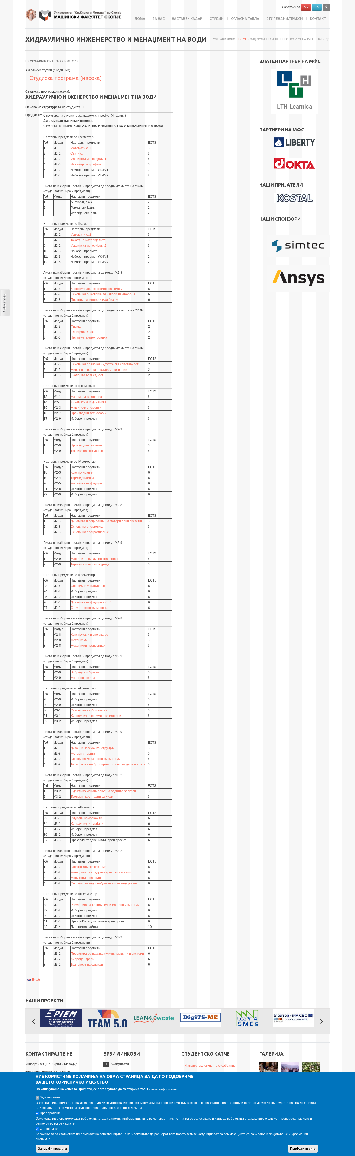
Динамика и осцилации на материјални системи (106, 521)
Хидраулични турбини (87, 824)
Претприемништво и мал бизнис (95, 300)
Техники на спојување (87, 451)
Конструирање (82, 472)
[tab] (138, 1064)
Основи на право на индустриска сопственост (105, 364)
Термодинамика (82, 478)
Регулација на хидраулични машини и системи (105, 905)
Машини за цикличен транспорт (94, 559)
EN (317, 7)
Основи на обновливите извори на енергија (103, 294)
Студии (216, 18)
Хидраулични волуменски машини (96, 716)
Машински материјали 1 (88, 159)
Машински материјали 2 (88, 245)
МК (306, 7)
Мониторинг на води (86, 878)
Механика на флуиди (86, 483)
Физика (76, 326)
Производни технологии (89, 413)
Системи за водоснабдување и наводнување (104, 883)
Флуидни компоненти (86, 818)
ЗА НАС (159, 18)
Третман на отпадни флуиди (92, 797)
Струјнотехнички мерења (89, 608)
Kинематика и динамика (88, 402)
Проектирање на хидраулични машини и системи (107, 953)
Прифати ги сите (303, 1149)
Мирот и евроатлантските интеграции (99, 370)
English (36, 979)
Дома (139, 18)
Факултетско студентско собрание (210, 1066)
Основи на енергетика (87, 526)
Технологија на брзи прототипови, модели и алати (108, 764)
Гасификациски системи (88, 867)
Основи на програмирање (90, 532)
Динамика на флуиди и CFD (91, 602)
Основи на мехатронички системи (96, 759)
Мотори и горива (83, 753)
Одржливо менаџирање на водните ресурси (103, 791)
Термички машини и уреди (90, 564)
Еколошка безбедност (87, 375)
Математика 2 (80, 235)
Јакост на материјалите (88, 240)
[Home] (73, 15)
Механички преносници (88, 645)
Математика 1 (80, 148)
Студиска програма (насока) (65, 78)
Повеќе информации (162, 1089)
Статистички (49, 1129)
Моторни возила (83, 678)
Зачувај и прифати (52, 1149)
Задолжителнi (50, 1098)
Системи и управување (88, 586)
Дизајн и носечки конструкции (93, 748)
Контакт (318, 18)
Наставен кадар (187, 18)
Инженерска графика (86, 164)
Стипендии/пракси (284, 18)
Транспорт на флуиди (87, 964)
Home (242, 39)
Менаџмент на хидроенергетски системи (101, 872)
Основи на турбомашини (89, 710)
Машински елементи (86, 408)
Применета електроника (89, 337)
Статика (76, 153)
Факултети (120, 1064)
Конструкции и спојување (89, 634)
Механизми (79, 640)
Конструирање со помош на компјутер (99, 289)
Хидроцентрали (82, 959)
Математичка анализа (87, 397)
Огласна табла (245, 18)
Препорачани (50, 1113)
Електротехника (83, 332)
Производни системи (86, 445)
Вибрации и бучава (85, 672)
